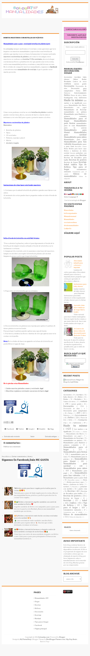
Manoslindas (68, 210)
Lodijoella (67, 228)
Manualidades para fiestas (75, 122)
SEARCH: (67, 527)
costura (69, 83)
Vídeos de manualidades (75, 175)
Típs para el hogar (41, 622)
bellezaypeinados (70, 213)
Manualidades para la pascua (75, 126)
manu (84, 103)
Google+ (31, 429)
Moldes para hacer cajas (77, 149)
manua (66, 105)
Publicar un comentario (12, 446)
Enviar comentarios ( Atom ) (22, 456)
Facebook (10, 429)
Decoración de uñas (72, 409)
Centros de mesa (79, 82)
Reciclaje (82, 162)
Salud (67, 164)
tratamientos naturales (72, 510)
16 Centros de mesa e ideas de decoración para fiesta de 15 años (80, 331)
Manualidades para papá (75, 139)
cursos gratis (80, 84)
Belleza (37, 608)
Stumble (41, 429)
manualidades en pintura (75, 112)
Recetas (82, 155)
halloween (82, 97)
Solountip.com (43, 637)
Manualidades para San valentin (75, 142)
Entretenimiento (80, 93)
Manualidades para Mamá (75, 460)
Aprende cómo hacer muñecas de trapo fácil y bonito (79, 308)
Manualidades (69, 219)
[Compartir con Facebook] (12, 422)
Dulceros (69, 93)
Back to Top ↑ (45, 641)
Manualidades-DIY (42, 598)
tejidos (75, 164)
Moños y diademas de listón (75, 151)
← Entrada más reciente (11, 436)
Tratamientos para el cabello (73, 512)
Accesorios (69, 77)
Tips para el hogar (75, 168)
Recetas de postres (77, 160)
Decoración (70, 86)
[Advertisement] (20, 27)
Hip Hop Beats (71, 639)
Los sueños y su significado (75, 101)
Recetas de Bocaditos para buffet (75, 492)
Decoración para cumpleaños (75, 89)
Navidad (38, 618)
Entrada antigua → (52, 436)
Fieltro (67, 95)
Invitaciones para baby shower (80, 285)
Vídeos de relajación (75, 517)
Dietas (79, 91)
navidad (67, 153)
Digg (52, 429)
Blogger (83, 200)
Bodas (84, 79)
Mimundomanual (70, 216)
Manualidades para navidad (75, 133)
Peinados (73, 153)
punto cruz (74, 155)
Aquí (46, 391)
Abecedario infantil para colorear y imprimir (78, 264)
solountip (9, 49)
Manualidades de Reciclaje (75, 109)
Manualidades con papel (75, 107)
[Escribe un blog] (7, 422)
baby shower (68, 397)
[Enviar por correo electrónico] (4, 422)
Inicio (32, 436)
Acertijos (78, 77)
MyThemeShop (26, 639)
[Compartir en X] (10, 422)
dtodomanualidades (71, 225)
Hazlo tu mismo (74, 100)
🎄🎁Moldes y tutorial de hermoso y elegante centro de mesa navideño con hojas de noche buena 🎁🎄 (34, 530)
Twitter (21, 429)
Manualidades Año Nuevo (77, 105)
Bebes (77, 79)
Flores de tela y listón (78, 95)
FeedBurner (80, 62)
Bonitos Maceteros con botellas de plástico (23, 38)
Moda (66, 149)
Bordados (68, 81)
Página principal (41, 628)
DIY (84, 90)
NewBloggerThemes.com (55, 639)
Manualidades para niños (75, 137)
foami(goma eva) (71, 97)
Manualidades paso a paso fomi (75, 478)
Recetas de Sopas (71, 162)
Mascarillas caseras (80, 146)
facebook (53, 67)
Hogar (37, 601)
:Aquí (41, 388)
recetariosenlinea (70, 222)
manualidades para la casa (75, 124)
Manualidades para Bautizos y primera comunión (75, 115)
